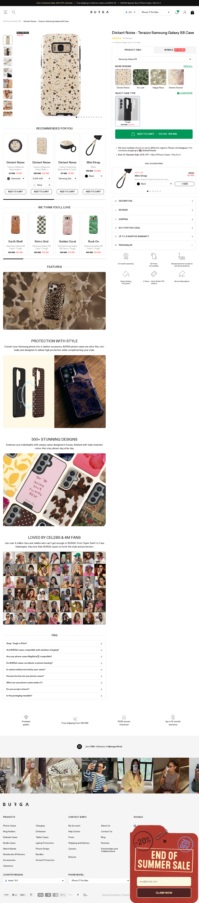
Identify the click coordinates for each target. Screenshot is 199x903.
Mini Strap (93, 162)
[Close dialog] (165, 841)
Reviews (105, 843)
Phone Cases (9, 826)
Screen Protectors (45, 860)
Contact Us (106, 831)
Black (93, 167)
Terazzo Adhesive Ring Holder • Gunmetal (15, 168)
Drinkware (41, 831)
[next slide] (7, 118)
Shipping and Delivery (79, 843)
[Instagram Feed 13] (28, 775)
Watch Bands (9, 849)
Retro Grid (41, 241)
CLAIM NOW (164, 892)
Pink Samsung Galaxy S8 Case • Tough (67, 247)
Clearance (8, 866)
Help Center (74, 831)
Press (71, 837)
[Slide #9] (99, 117)
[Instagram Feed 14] (64, 775)
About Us (105, 826)
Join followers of (103, 747)
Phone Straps (42, 849)
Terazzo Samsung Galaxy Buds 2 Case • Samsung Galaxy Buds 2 (67, 168)
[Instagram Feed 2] (135, 775)
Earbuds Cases (10, 837)
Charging (40, 826)
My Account (74, 826)
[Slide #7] (94, 117)
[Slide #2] (81, 117)
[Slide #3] (84, 117)
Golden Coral (67, 241)
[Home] (100, 12)
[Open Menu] (5, 12)
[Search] (13, 12)
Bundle (174, 50)
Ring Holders (9, 831)
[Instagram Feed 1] (99, 775)
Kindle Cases (9, 843)
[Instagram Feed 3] (171, 775)
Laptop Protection (45, 843)
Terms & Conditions (111, 895)
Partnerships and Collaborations (109, 850)
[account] (184, 12)
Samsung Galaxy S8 (12, 21)
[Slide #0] (76, 117)
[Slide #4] (86, 117)
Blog (103, 837)
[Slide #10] (101, 117)
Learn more (186, 93)
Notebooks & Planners (14, 854)
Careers (72, 849)
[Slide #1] (79, 117)
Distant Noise (15, 162)
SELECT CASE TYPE (125, 93)
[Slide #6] (91, 117)
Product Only (133, 50)
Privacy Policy (129, 895)
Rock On (93, 241)
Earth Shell (15, 241)
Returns (72, 857)
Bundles (40, 854)
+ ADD (184, 184)
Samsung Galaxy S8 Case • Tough (15, 247)
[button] (122, 38)
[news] (176, 12)
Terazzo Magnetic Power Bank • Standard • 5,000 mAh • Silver (41, 168)
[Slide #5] (89, 117)
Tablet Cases (42, 837)
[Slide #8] (96, 117)
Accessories (9, 860)
